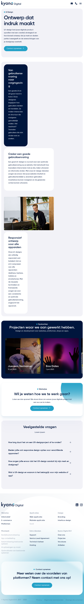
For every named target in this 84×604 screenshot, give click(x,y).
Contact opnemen (14, 48)
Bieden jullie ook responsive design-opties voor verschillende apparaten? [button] (35, 452)
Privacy (39, 600)
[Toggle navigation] (80, 3)
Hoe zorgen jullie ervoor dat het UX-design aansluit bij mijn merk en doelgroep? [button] (38, 463)
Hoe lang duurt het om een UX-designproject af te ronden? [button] (35, 442)
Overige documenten (74, 600)
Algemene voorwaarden (53, 600)
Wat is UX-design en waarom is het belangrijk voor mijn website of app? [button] (38, 474)
